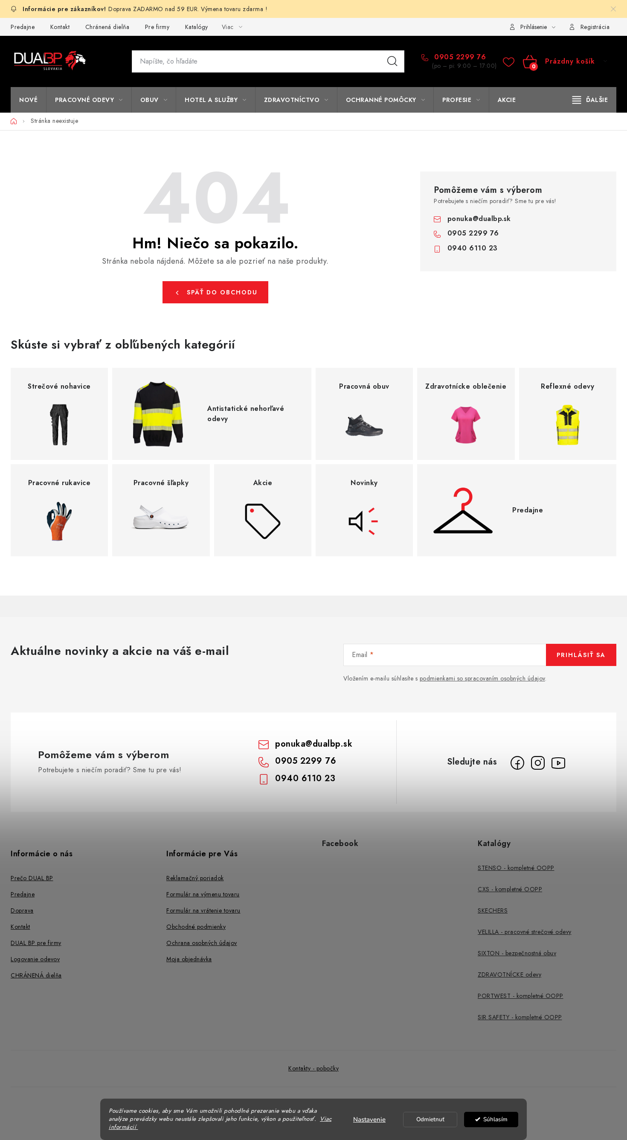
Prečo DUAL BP (32, 878)
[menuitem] (28, 100)
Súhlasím (495, 1119)
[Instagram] (538, 763)
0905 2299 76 (459, 57)
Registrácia (595, 27)
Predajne (23, 27)
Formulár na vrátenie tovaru (203, 910)
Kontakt (60, 27)
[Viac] (590, 100)
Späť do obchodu (222, 292)
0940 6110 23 (472, 248)
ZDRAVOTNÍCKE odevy (509, 974)
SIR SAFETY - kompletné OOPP (520, 1017)
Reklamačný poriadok (195, 878)
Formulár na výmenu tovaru (203, 894)
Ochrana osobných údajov (201, 943)
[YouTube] (558, 763)
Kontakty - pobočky (313, 1068)
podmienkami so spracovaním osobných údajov (482, 678)
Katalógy (196, 27)
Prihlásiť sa (581, 655)
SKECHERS (493, 910)
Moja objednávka (189, 959)
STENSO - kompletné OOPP (516, 868)
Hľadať (392, 61)
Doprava (22, 910)
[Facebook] (517, 763)
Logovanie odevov (35, 959)
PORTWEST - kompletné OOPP (520, 996)
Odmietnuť (430, 1119)
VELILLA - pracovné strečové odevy (525, 932)
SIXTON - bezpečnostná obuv (517, 953)
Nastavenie (369, 1119)
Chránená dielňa (107, 27)
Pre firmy (157, 27)
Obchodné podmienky (196, 926)
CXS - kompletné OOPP (510, 889)
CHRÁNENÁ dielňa (36, 975)
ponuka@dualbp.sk (479, 219)
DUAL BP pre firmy (36, 943)
